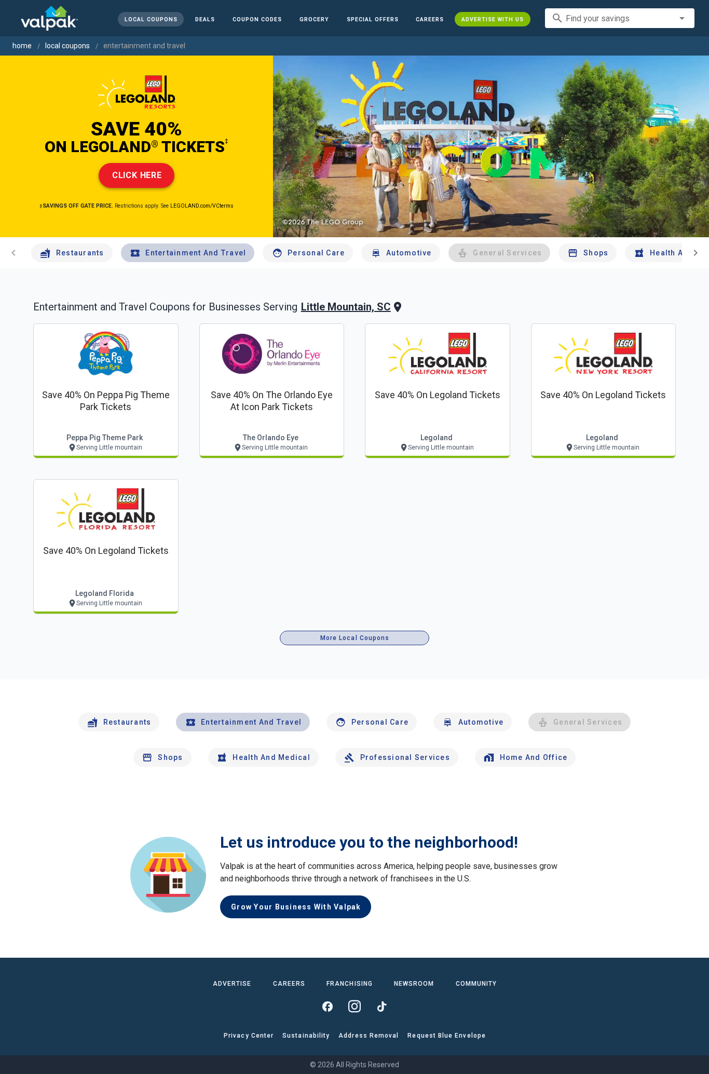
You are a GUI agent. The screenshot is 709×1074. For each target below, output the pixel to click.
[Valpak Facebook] (327, 1006)
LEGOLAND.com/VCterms (202, 205)
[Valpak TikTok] (381, 1006)
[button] (372, 19)
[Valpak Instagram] (354, 1006)
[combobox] (619, 18)
